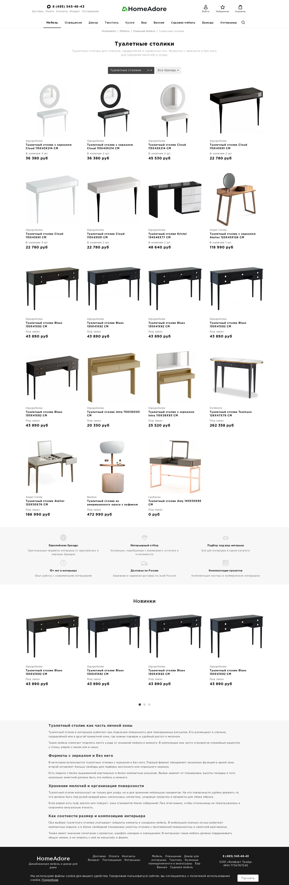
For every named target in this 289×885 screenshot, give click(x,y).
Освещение (73, 22)
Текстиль (112, 22)
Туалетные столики (126, 70)
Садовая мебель (183, 22)
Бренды (208, 22)
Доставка (37, 11)
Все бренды (167, 70)
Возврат (75, 11)
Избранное (222, 12)
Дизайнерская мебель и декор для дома (53, 862)
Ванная (159, 22)
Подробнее (50, 880)
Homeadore (109, 31)
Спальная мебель (144, 31)
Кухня (129, 22)
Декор (93, 22)
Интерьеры (228, 22)
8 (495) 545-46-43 (68, 6)
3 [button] (149, 705)
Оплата (49, 11)
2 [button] (144, 705)
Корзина (240, 12)
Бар (144, 22)
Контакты (62, 11)
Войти (206, 12)
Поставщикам (90, 11)
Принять (248, 878)
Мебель (52, 23)
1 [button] (140, 705)
